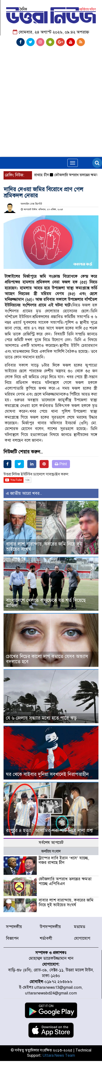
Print (62, 464)
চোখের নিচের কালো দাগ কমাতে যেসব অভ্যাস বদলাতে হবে (47, 659)
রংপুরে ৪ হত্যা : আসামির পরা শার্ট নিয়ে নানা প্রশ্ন (49, 830)
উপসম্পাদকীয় (50, 926)
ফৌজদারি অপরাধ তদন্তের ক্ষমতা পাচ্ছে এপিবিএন (65, 881)
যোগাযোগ (82, 938)
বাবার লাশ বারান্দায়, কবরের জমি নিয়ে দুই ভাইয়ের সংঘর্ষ (44, 546)
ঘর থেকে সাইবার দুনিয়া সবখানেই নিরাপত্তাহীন (47, 774)
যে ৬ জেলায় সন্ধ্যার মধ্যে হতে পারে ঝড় (41, 718)
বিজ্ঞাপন (12, 938)
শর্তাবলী (46, 938)
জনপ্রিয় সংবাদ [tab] (51, 851)
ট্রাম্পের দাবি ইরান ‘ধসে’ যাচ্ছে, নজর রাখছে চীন (64, 860)
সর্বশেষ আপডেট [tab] (51, 842)
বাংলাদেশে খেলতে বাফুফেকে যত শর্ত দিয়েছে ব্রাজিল (46, 603)
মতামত (79, 926)
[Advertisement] (51, 82)
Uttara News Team (58, 1055)
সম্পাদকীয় (14, 926)
